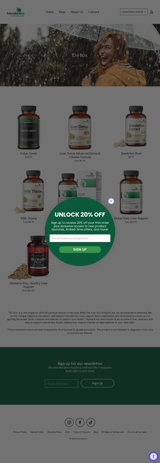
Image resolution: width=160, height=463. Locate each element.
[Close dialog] (111, 201)
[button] (80, 249)
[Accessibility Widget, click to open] (153, 456)
